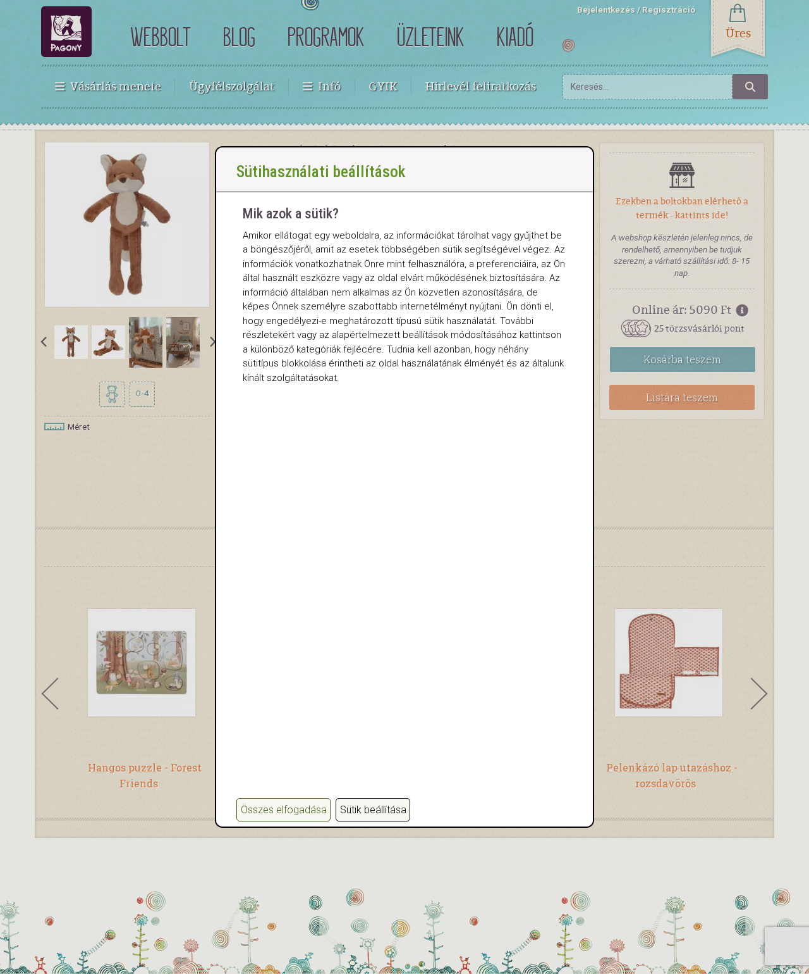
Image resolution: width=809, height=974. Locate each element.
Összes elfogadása (284, 810)
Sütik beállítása (373, 810)
